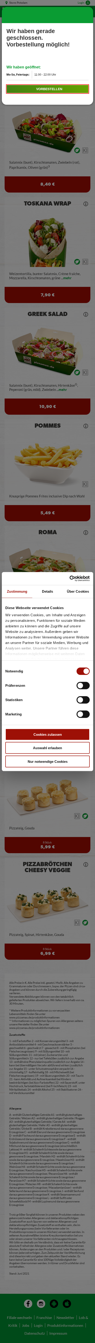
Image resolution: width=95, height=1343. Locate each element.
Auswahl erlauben (47, 748)
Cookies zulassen (47, 734)
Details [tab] (47, 591)
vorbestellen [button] (49, 89)
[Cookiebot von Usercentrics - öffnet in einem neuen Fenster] (69, 579)
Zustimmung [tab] (17, 591)
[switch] (83, 685)
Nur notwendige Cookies (48, 761)
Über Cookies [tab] (78, 591)
